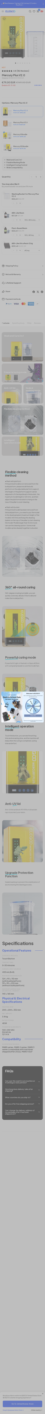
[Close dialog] (42, 692)
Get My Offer (33, 715)
